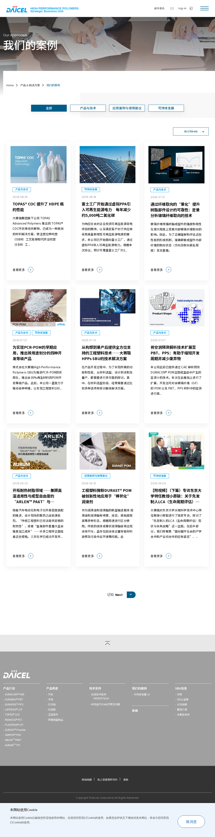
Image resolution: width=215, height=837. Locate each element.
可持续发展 (140, 694)
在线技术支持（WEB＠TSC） (101, 696)
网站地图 (87, 779)
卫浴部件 (53, 714)
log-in (182, 8)
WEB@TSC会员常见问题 (105, 704)
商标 (125, 779)
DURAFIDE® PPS (14, 704)
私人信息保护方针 (107, 779)
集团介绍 (182, 709)
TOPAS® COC (12, 714)
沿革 (179, 694)
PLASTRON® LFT (14, 724)
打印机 (52, 704)
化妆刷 (52, 709)
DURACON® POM (14, 694)
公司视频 (182, 704)
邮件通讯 (159, 8)
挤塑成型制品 (55, 719)
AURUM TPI (12, 745)
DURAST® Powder (15, 729)
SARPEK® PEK (13, 734)
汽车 (50, 694)
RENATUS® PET (13, 719)
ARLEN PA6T (13, 740)
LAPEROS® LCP (13, 709)
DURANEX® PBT (14, 699)
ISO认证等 (183, 699)
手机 (50, 699)
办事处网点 (183, 714)
